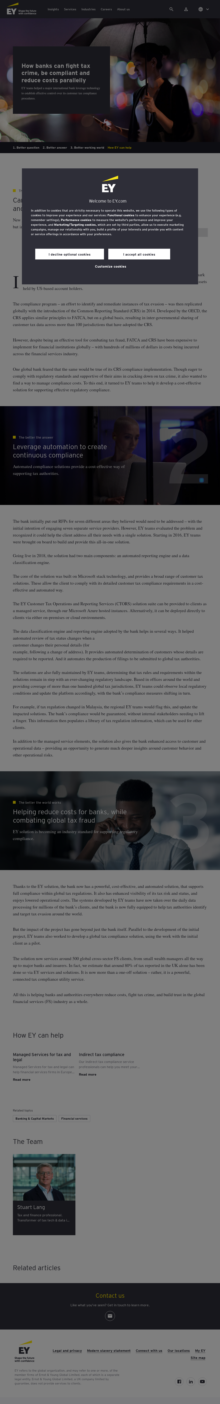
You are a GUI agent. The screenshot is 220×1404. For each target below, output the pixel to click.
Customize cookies (110, 266)
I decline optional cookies (70, 254)
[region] (110, 226)
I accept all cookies (139, 254)
